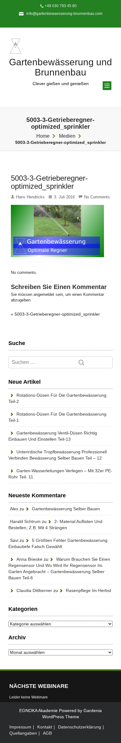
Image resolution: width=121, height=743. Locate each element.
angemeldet (44, 294)
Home (43, 136)
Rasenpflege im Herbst (88, 590)
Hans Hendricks (30, 197)
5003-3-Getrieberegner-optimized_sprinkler (57, 314)
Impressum (20, 726)
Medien (67, 136)
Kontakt (44, 726)
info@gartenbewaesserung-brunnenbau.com (64, 13)
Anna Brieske (29, 559)
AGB (47, 733)
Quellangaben (23, 733)
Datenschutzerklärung (79, 726)
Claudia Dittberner (34, 590)
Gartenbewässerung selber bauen (66, 508)
